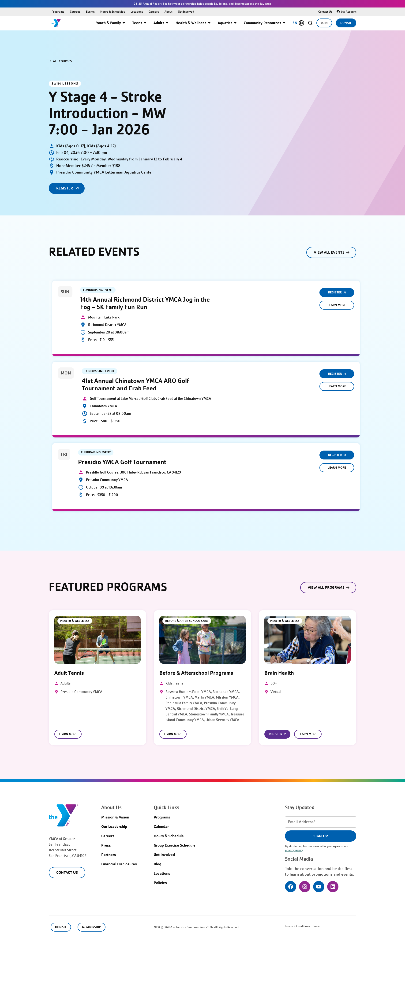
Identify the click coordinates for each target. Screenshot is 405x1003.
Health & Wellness (191, 22)
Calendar (161, 826)
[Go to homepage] (56, 23)
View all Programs (326, 587)
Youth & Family (108, 22)
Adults (159, 22)
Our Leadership (114, 826)
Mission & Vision (115, 817)
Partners (108, 854)
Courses (75, 12)
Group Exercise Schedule (174, 845)
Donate (346, 23)
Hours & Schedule (169, 835)
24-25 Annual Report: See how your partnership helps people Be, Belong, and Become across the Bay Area (202, 4)
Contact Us (325, 12)
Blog (157, 864)
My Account (348, 12)
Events (90, 12)
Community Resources (262, 22)
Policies (160, 882)
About (168, 12)
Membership (91, 927)
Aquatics (225, 22)
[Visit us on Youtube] (318, 886)
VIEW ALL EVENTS (329, 252)
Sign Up (320, 835)
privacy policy (294, 850)
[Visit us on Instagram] (304, 886)
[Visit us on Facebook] (290, 886)
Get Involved (186, 12)
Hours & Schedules (112, 12)
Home (316, 926)
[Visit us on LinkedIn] (332, 886)
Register (334, 292)
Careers (154, 12)
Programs (58, 12)
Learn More (337, 305)
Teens (137, 22)
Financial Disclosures (119, 864)
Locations (137, 12)
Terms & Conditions (297, 926)
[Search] (310, 22)
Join (324, 23)
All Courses (62, 61)
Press (106, 845)
